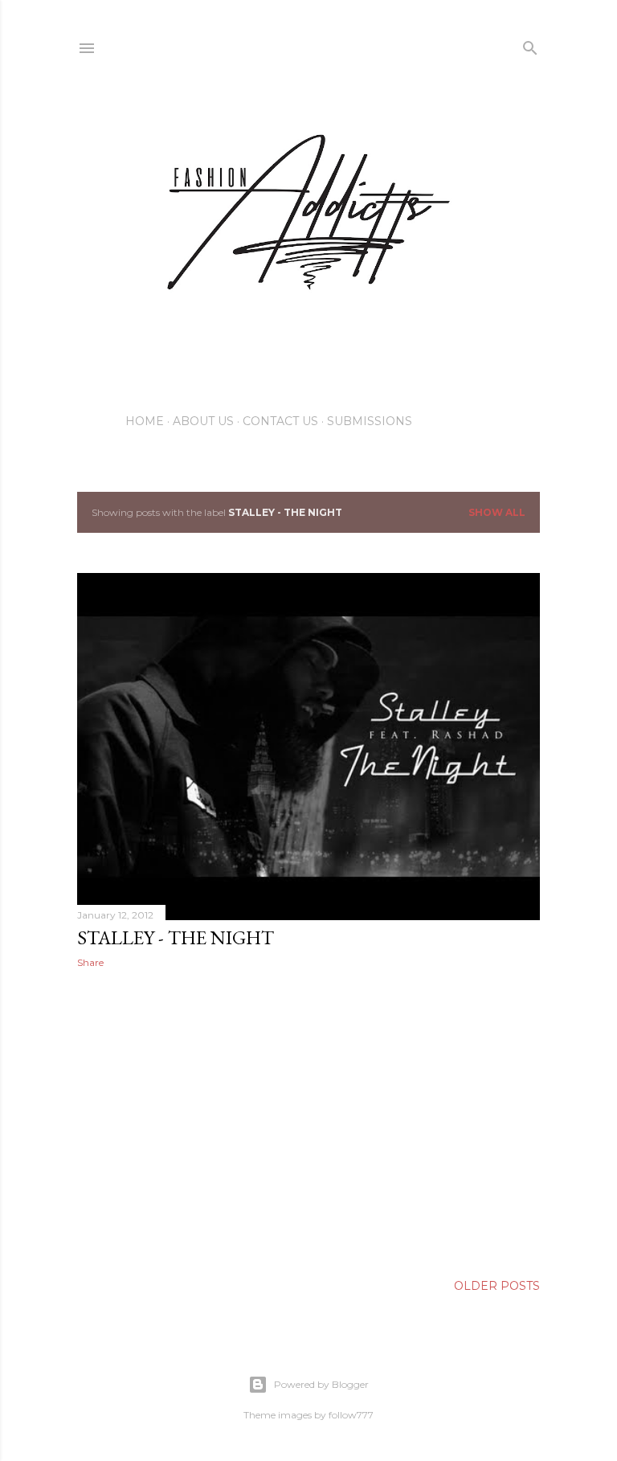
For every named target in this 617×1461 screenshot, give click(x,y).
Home (144, 421)
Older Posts (497, 1286)
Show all (496, 512)
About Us (203, 421)
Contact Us (280, 421)
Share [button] (90, 962)
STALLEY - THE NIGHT (175, 937)
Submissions (369, 421)
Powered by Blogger (321, 1384)
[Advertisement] (308, 1121)
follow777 (351, 1415)
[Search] (530, 44)
